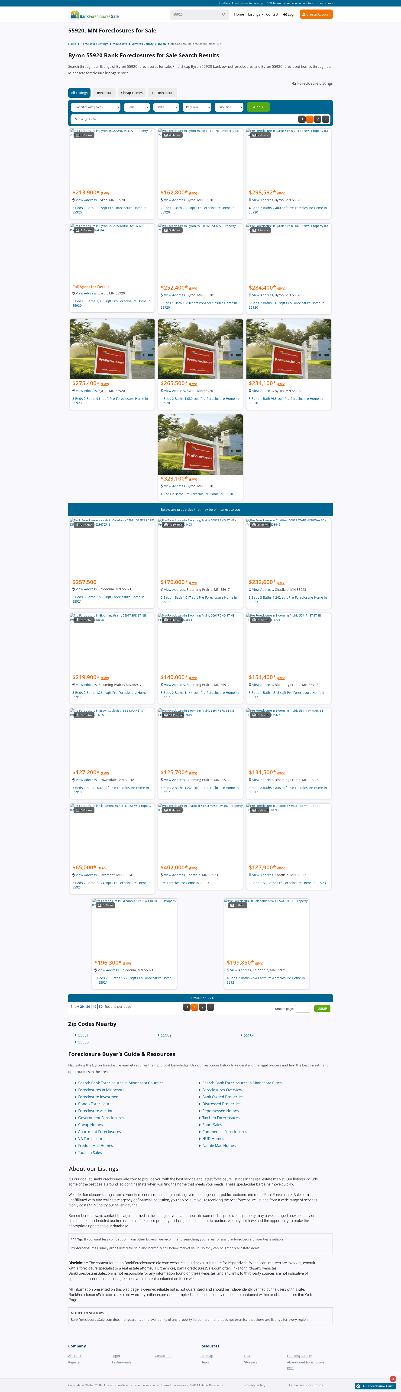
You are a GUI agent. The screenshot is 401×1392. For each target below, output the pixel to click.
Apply (258, 107)
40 (94, 1006)
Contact (272, 14)
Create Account (317, 14)
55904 (249, 1035)
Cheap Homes (132, 92)
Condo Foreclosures (95, 1103)
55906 (83, 1042)
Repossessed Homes (220, 1110)
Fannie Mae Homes (219, 1145)
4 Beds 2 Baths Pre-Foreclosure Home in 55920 (197, 494)
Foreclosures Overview (222, 1089)
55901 (83, 1035)
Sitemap (206, 1355)
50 (101, 1006)
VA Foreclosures (92, 1138)
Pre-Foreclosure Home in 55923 (185, 883)
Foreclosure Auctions (96, 1110)
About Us (75, 1355)
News (204, 1362)
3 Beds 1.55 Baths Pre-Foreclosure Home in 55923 (287, 883)
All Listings (79, 92)
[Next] (325, 119)
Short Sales (212, 1124)
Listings (254, 14)
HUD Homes (213, 1138)
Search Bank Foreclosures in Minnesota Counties (121, 1082)
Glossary (250, 1362)
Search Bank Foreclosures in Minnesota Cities (242, 1082)
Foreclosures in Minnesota (101, 1089)
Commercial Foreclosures (224, 1131)
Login (292, 14)
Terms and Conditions (306, 1385)
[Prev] (302, 119)
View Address (86, 200)
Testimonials (121, 1362)
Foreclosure (104, 92)
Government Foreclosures (101, 1117)
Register (74, 1362)
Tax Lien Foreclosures (221, 1117)
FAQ (247, 1355)
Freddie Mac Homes (95, 1145)
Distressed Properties (221, 1103)
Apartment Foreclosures (99, 1131)
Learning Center (299, 1355)
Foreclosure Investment (99, 1096)
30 (88, 1006)
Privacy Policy (255, 1385)
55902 (166, 1035)
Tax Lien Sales (90, 1152)
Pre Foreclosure (162, 92)
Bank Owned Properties (223, 1096)
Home (239, 14)
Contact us (163, 1355)
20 (82, 1006)
